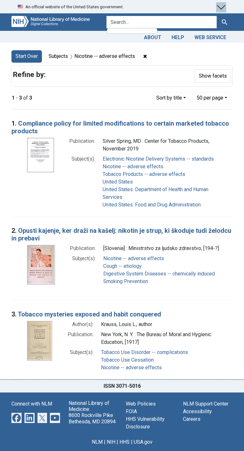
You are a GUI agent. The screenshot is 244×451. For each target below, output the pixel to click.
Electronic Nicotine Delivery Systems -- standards (158, 159)
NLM (97, 442)
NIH (111, 442)
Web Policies (141, 404)
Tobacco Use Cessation (127, 360)
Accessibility (197, 411)
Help (178, 37)
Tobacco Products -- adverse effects (144, 174)
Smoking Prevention (125, 281)
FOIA (131, 411)
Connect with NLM (31, 404)
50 (210, 97)
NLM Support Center (205, 404)
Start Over (27, 56)
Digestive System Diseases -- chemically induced (159, 274)
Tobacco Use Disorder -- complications (144, 352)
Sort (169, 98)
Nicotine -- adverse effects (133, 166)
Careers (191, 419)
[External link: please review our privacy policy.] (16, 417)
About (152, 37)
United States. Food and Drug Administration (152, 205)
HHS (124, 442)
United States (118, 182)
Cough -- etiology (122, 266)
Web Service (210, 37)
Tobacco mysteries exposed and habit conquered (89, 314)
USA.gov (143, 442)
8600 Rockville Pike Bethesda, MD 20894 (92, 418)
